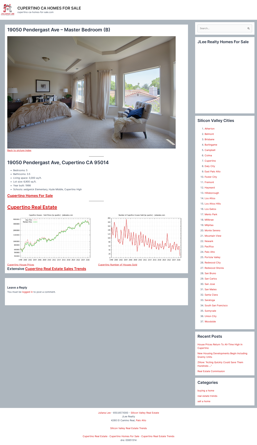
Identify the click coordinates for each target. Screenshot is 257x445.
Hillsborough (212, 192)
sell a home (204, 401)
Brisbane (209, 139)
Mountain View (213, 235)
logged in (27, 291)
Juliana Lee (104, 412)
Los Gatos (210, 208)
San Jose (210, 283)
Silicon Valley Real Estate (145, 412)
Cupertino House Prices (20, 264)
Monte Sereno (212, 230)
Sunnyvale (210, 310)
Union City (211, 316)
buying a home (206, 390)
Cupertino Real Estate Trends (157, 436)
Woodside (210, 321)
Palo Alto (210, 251)
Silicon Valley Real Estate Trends (128, 428)
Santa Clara (211, 294)
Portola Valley (212, 257)
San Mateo (211, 289)
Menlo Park (211, 214)
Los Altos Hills (213, 203)
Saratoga (210, 300)
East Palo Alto (213, 171)
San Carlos (211, 278)
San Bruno (210, 273)
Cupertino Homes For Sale (30, 195)
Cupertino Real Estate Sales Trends (55, 269)
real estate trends (207, 395)
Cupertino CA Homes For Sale (49, 8)
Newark (209, 241)
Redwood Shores (214, 267)
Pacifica (209, 246)
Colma (208, 155)
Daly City (210, 166)
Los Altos (210, 198)
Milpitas (209, 225)
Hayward (210, 187)
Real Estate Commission (211, 371)
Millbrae (209, 219)
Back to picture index (19, 150)
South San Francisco (216, 305)
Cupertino (210, 160)
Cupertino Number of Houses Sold (117, 264)
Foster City (211, 176)
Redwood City (213, 262)
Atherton (209, 128)
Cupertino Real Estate (32, 207)
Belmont (209, 133)
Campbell (210, 150)
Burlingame (211, 144)
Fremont (209, 182)
